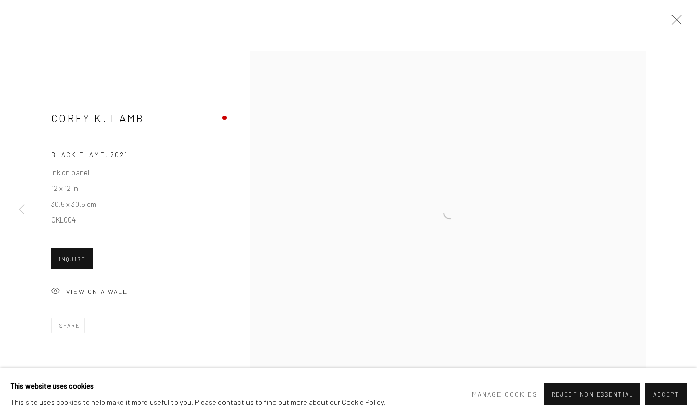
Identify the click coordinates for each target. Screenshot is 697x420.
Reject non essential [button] (592, 394)
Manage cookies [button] (505, 394)
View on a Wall (97, 291)
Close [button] (674, 23)
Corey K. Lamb (98, 118)
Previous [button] (22, 210)
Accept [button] (666, 394)
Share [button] (69, 325)
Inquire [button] (72, 259)
